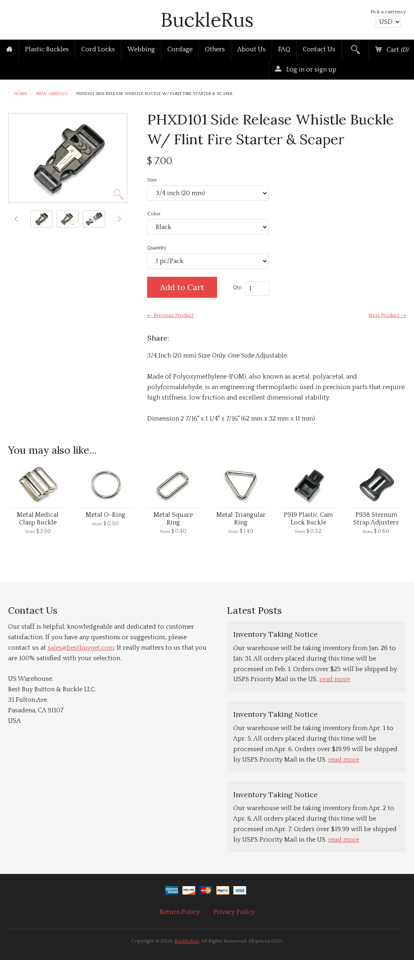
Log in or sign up (310, 69)
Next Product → (387, 315)
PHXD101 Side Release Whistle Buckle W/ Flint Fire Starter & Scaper (154, 94)
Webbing (141, 49)
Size (152, 180)
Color (154, 214)
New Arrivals (52, 94)
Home (20, 94)
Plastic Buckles (47, 49)
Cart (396, 49)
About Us (251, 49)
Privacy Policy (234, 912)
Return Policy (180, 912)
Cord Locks (98, 49)
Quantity (157, 248)
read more (334, 679)
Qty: (238, 287)
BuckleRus (207, 19)
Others (215, 49)
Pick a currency (388, 12)
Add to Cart (182, 287)
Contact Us (319, 49)
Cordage (179, 49)
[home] (9, 50)
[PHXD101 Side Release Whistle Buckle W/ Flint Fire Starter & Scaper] (41, 219)
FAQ (284, 49)
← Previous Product (170, 315)
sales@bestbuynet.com (81, 647)
